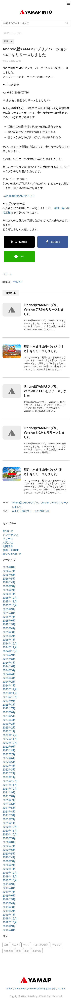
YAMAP (17, 282)
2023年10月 (10, 697)
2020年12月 (10, 827)
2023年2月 (9, 727)
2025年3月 (9, 632)
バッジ (26, 944)
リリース (7, 274)
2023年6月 (9, 712)
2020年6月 (9, 850)
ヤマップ (56, 944)
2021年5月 (9, 808)
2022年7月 (9, 754)
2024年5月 (9, 670)
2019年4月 (9, 903)
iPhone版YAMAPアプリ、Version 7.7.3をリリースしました (44, 309)
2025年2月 (9, 636)
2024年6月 (9, 666)
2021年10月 (10, 788)
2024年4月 (9, 674)
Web (6, 944)
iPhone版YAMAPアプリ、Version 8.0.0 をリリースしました (44, 432)
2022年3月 (9, 769)
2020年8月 (9, 842)
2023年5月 (9, 716)
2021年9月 (9, 792)
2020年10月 (10, 834)
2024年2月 (9, 681)
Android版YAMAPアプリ (20, 196)
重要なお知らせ (12, 554)
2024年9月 (9, 655)
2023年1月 (9, 731)
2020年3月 (9, 861)
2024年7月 (9, 662)
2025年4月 (9, 628)
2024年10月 (10, 651)
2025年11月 (10, 601)
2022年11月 (10, 739)
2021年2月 (9, 819)
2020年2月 (9, 865)
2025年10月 (10, 605)
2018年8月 (9, 930)
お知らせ (8, 531)
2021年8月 (9, 796)
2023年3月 (9, 724)
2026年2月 (9, 590)
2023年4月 (9, 720)
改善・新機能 (11, 550)
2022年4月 (9, 766)
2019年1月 (9, 914)
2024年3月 (9, 678)
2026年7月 (9, 571)
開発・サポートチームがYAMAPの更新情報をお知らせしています (36, 988)
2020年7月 (9, 846)
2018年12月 (10, 918)
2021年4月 (9, 811)
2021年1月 (9, 823)
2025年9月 (9, 609)
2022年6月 (9, 758)
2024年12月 (10, 643)
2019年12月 (10, 872)
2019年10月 (10, 880)
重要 (26, 950)
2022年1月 (9, 777)
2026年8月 (9, 567)
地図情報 (8, 546)
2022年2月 (9, 773)
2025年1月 (9, 639)
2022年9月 (9, 746)
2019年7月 (9, 892)
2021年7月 (9, 800)
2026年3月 (9, 586)
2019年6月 (9, 895)
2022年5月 (9, 762)
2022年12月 (10, 735)
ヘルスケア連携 (40, 944)
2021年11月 (10, 785)
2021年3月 (9, 815)
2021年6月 (9, 804)
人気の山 (8, 542)
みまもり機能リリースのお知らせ (30, 510)
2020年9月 (9, 838)
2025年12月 (10, 597)
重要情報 (36, 950)
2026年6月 (9, 575)
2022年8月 (9, 750)
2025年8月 (9, 613)
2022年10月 (10, 743)
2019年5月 (9, 899)
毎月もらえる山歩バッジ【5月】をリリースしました (43, 471)
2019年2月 (9, 911)
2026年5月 (9, 578)
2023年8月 (9, 704)
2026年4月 (9, 582)
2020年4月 (9, 857)
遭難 (18, 950)
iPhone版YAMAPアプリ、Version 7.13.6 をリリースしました (45, 390)
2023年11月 (10, 693)
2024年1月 (9, 685)
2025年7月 (9, 617)
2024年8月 (9, 659)
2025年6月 (9, 620)
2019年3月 (9, 907)
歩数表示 (8, 950)
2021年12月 (10, 781)
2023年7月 (9, 708)
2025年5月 (9, 624)
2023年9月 (9, 701)
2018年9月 (9, 926)
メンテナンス (11, 535)
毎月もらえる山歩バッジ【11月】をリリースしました (43, 348)
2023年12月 (10, 689)
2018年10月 (10, 922)
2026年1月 (9, 594)
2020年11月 (10, 830)
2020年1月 (9, 869)
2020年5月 (9, 853)
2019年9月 (9, 884)
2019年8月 (9, 888)
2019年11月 (10, 876)
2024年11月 (10, 647)
